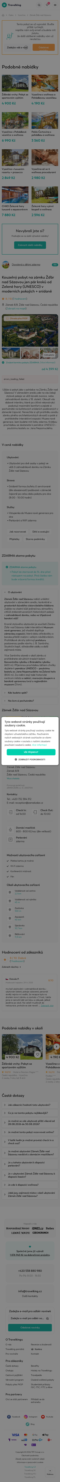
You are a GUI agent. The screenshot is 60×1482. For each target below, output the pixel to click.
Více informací (39, 744)
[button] (30, 759)
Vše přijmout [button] (31, 752)
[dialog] (30, 741)
